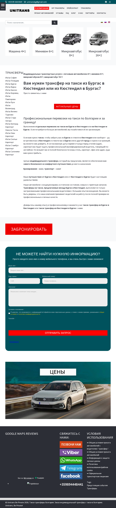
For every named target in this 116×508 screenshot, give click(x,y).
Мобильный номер (49, 276)
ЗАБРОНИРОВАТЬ (29, 229)
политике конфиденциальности (29, 314)
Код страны (12, 276)
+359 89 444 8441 (15, 2)
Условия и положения (16, 309)
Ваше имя (12, 266)
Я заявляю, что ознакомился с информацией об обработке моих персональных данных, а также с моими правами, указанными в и (57, 313)
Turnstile (11, 318)
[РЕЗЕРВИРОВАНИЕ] (42, 8)
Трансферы (92, 488)
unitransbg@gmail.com (37, 2)
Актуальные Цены (67, 106)
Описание (12, 287)
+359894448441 (71, 484)
